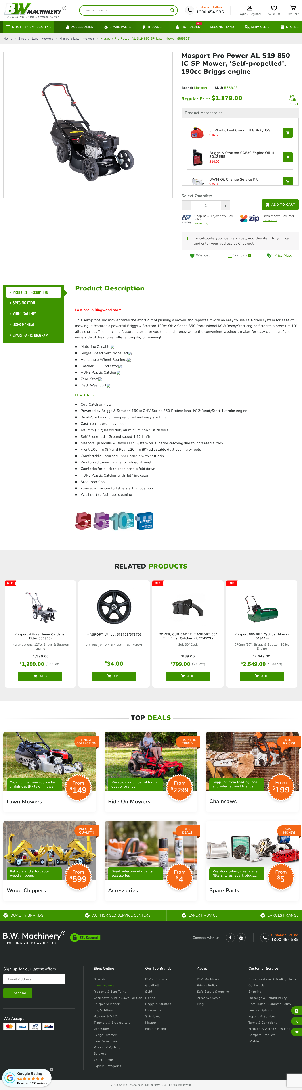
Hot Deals (191, 26)
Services (258, 27)
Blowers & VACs (106, 1016)
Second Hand (222, 27)
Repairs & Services (261, 1016)
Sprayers (100, 1054)
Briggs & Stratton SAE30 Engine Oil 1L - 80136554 (243, 155)
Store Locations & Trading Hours (272, 979)
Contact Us (256, 985)
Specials (100, 979)
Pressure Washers (107, 1047)
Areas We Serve (208, 998)
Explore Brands (156, 1029)
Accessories (82, 27)
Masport (201, 87)
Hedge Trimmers (106, 1035)
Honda (150, 998)
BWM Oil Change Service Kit (233, 180)
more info (201, 223)
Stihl (148, 992)
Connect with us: (206, 937)
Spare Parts (120, 27)
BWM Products (156, 979)
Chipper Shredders (107, 1004)
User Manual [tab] (24, 324)
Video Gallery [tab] (24, 313)
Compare (240, 256)
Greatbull (152, 985)
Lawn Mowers (43, 38)
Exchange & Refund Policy (267, 998)
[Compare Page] (250, 255)
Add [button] (43, 676)
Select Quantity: (197, 195)
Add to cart (283, 204)
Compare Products (261, 1035)
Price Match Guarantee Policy (269, 1004)
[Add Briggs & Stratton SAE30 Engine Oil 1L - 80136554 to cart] (288, 157)
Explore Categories (107, 1066)
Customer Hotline (209, 7)
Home (7, 38)
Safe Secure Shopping (213, 992)
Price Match (284, 255)
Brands (155, 27)
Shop (22, 38)
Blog (200, 1004)
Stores (292, 27)
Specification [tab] (24, 303)
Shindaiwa (153, 1016)
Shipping (254, 992)
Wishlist (254, 1041)
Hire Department (106, 1041)
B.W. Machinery (208, 979)
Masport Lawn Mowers (77, 38)
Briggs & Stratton (158, 1004)
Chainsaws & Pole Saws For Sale (118, 998)
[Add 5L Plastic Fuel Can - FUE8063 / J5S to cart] (288, 133)
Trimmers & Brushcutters (112, 1023)
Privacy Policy (207, 985)
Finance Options (260, 1010)
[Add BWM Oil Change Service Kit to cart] (288, 182)
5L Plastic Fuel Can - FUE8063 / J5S (239, 131)
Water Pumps (104, 1060)
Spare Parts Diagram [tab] (30, 335)
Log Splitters (103, 1010)
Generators (102, 1029)
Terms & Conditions (262, 1023)
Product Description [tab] (30, 292)
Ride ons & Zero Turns (110, 992)
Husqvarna (153, 1010)
